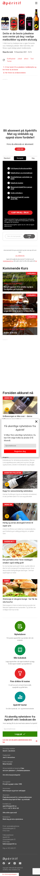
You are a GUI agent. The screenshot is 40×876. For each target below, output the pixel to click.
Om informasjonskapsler (9, 874)
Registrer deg (20, 451)
